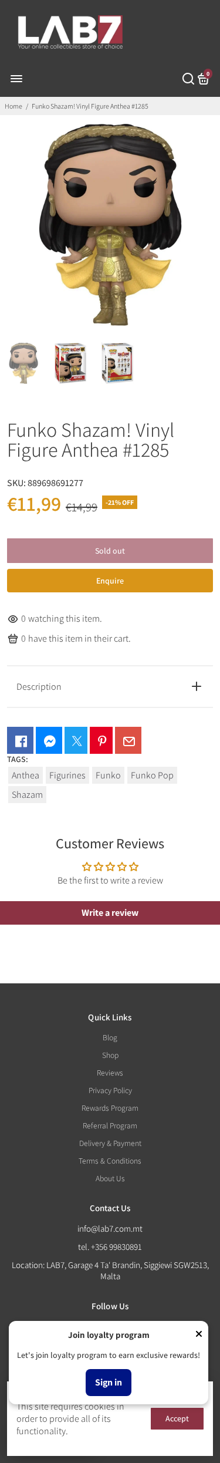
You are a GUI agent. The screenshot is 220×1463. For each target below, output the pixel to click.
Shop (110, 1055)
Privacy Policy (110, 1090)
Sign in (108, 1382)
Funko (108, 775)
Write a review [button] (110, 912)
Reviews (110, 1072)
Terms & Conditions (110, 1160)
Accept (177, 1418)
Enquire (110, 580)
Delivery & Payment (110, 1143)
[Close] (198, 1335)
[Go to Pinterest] (101, 740)
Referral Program (110, 1125)
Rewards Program (110, 1108)
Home (13, 106)
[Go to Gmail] (128, 740)
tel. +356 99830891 (110, 1246)
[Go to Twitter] (76, 740)
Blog (110, 1037)
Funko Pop (152, 775)
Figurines (67, 775)
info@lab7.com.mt (110, 1228)
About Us (110, 1178)
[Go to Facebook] (20, 740)
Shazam (27, 794)
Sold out (110, 550)
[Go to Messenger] (49, 740)
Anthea (25, 775)
